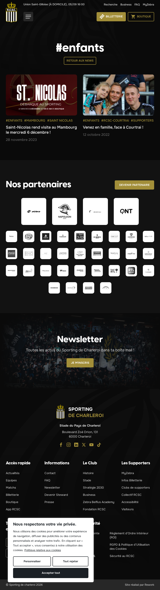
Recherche (110, 4)
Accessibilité (130, 502)
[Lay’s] (28, 236)
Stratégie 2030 (93, 488)
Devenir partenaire (134, 185)
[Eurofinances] (62, 236)
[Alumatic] (46, 236)
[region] (51, 550)
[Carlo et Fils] (131, 253)
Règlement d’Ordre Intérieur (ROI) (129, 535)
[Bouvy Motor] (97, 270)
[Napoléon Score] (64, 211)
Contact (50, 473)
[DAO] (80, 236)
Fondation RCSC (94, 509)
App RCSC (13, 509)
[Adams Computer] (88, 288)
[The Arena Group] (80, 253)
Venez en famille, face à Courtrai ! (113, 127)
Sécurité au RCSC (122, 556)
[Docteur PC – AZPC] (46, 253)
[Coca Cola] (11, 253)
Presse (49, 502)
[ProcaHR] (11, 270)
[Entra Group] (71, 288)
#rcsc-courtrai (115, 120)
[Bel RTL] (114, 270)
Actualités (13, 473)
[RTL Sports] (131, 270)
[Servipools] (114, 253)
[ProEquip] (114, 236)
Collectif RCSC (132, 495)
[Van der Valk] (95, 211)
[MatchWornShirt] (28, 253)
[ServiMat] (148, 253)
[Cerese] (131, 236)
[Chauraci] (97, 253)
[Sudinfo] (54, 288)
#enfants (14, 120)
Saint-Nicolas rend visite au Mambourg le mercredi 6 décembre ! (41, 130)
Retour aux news (80, 60)
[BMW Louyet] (148, 270)
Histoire (88, 473)
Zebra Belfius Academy (98, 502)
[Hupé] (105, 288)
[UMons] (62, 253)
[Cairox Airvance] (80, 270)
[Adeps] (28, 270)
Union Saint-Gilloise (53, 4)
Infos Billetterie (132, 480)
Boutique (12, 502)
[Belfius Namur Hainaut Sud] (148, 236)
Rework (149, 584)
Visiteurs (128, 509)
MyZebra (148, 4)
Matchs (11, 488)
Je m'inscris (80, 362)
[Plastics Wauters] (46, 270)
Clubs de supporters (136, 488)
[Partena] (11, 236)
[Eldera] (33, 211)
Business (126, 4)
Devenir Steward (56, 495)
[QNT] (126, 211)
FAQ (137, 4)
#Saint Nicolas (60, 120)
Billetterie (12, 495)
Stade (87, 480)
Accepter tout (51, 573)
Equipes (11, 480)
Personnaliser (32, 561)
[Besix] (62, 270)
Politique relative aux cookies (42, 550)
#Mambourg (34, 120)
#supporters (142, 120)
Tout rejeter (70, 561)
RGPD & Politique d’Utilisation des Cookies (130, 547)
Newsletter (52, 488)
